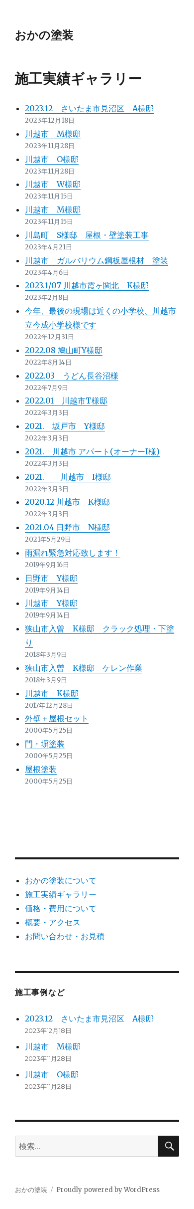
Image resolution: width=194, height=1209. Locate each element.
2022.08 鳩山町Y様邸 (63, 350)
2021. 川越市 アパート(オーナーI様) (92, 451)
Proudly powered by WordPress (108, 1190)
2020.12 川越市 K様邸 (67, 502)
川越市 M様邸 (53, 134)
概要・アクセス (53, 922)
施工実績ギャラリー (61, 894)
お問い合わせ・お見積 (64, 936)
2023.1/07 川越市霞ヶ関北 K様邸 (87, 285)
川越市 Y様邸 (51, 603)
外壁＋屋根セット (57, 718)
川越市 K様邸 (52, 693)
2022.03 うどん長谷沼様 (71, 376)
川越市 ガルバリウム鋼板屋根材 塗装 (96, 260)
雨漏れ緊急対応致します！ (72, 553)
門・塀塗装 (45, 744)
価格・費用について (61, 908)
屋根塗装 (41, 769)
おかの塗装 (44, 35)
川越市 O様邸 (52, 159)
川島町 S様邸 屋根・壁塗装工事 (87, 235)
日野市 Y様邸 (51, 578)
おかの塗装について (61, 880)
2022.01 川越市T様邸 (66, 400)
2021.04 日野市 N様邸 (67, 527)
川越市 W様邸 (53, 184)
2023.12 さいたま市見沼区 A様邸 (89, 108)
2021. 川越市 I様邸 (68, 477)
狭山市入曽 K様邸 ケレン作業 (83, 668)
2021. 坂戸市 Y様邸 (65, 426)
